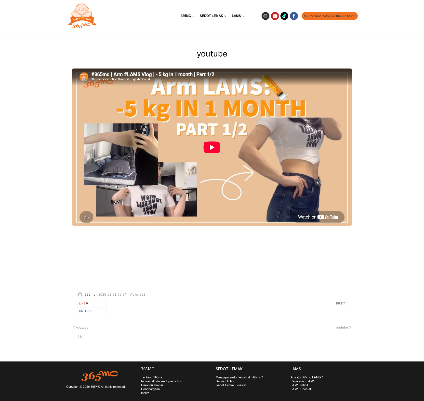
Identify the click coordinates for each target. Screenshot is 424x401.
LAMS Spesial (301, 389)
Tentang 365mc (152, 377)
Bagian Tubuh (225, 381)
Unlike (85, 311)
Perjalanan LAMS (303, 381)
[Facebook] (294, 16)
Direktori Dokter (152, 385)
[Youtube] (275, 16)
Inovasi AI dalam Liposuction (161, 381)
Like (83, 303)
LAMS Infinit (299, 385)
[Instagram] (265, 16)
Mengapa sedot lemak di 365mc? (239, 377)
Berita (145, 393)
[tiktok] (284, 16)
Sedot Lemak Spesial (231, 385)
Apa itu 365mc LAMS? (307, 377)
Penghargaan (150, 389)
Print (340, 303)
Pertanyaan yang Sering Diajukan (330, 15)
